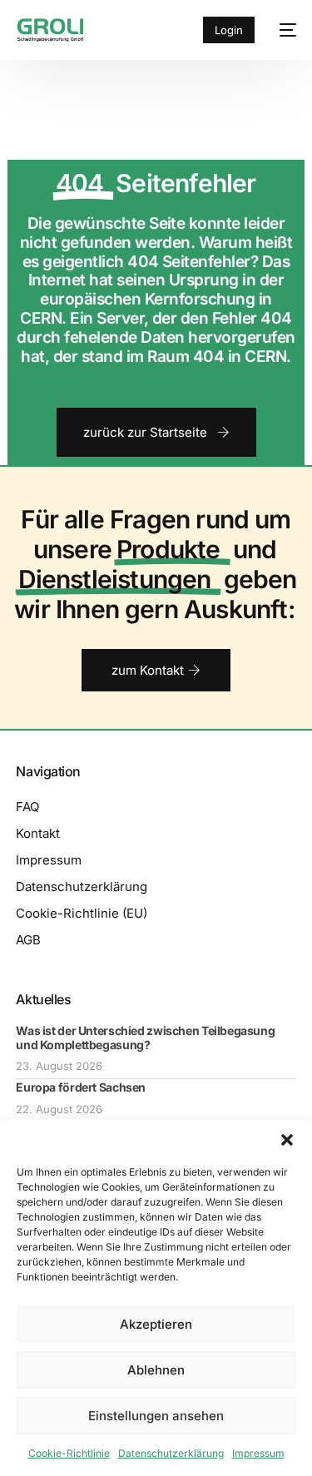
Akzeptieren (156, 1324)
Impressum (258, 1453)
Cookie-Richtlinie (69, 1453)
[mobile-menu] (283, 29)
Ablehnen (156, 1370)
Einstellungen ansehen (156, 1416)
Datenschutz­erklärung (171, 1453)
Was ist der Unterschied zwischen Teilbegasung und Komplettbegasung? (145, 1037)
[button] (287, 1140)
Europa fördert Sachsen (81, 1087)
